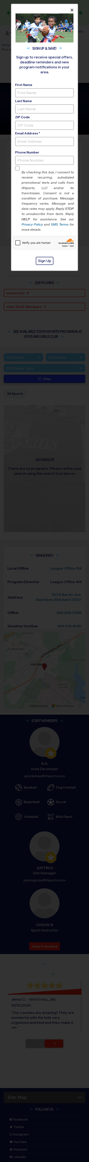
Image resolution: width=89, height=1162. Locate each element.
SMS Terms (60, 224)
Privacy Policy (32, 224)
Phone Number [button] (27, 152)
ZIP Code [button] (22, 117)
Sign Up (44, 260)
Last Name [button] (23, 101)
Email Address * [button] (27, 133)
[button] (48, 201)
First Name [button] (23, 85)
